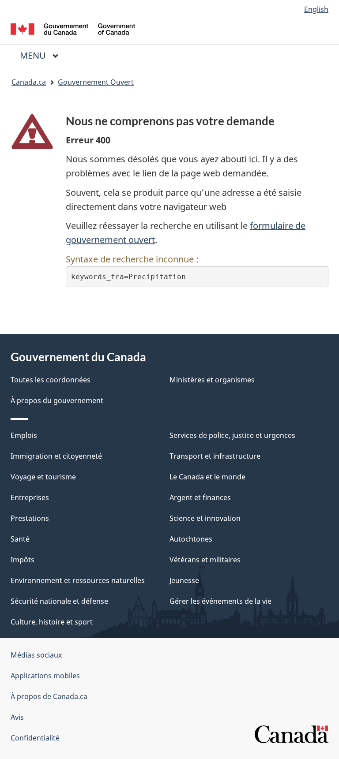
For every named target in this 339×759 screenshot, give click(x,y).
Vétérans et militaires (205, 560)
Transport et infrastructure (215, 456)
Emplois (24, 435)
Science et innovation (205, 518)
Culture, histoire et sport (52, 622)
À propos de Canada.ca (49, 696)
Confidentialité (35, 738)
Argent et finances (200, 497)
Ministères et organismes (212, 380)
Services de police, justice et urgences (232, 435)
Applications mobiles (45, 675)
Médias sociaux (36, 655)
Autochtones (191, 539)
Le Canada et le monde (207, 477)
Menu (43, 55)
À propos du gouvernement (57, 400)
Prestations (30, 518)
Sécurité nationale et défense (59, 601)
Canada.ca (28, 82)
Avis (17, 717)
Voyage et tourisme (43, 477)
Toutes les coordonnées (50, 380)
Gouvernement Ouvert (96, 82)
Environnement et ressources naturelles (78, 580)
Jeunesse (184, 580)
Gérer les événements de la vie (220, 601)
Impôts (22, 560)
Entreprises (30, 497)
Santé (20, 539)
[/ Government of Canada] (73, 28)
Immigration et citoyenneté (56, 456)
